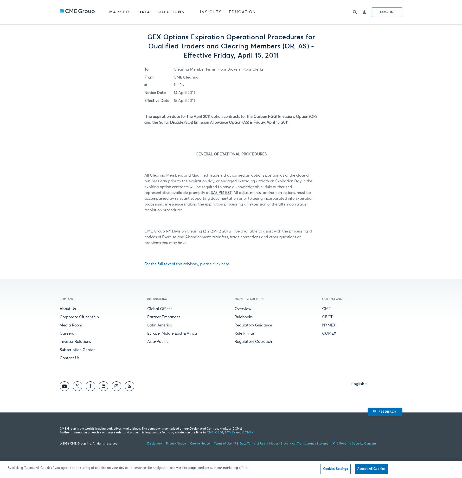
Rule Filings (245, 333)
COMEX (329, 333)
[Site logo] (77, 12)
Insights (211, 12)
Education (242, 12)
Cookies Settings (335, 469)
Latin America (159, 325)
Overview (243, 309)
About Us (68, 309)
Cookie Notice (200, 443)
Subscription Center (77, 350)
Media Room (71, 325)
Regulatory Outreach (253, 342)
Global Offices (159, 309)
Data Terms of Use (252, 443)
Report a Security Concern (357, 443)
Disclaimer (154, 443)
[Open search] (355, 12)
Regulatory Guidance (253, 325)
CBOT (327, 317)
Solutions (170, 12)
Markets (120, 12)
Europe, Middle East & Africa (172, 333)
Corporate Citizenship (79, 317)
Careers (67, 333)
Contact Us (69, 358)
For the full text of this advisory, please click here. (187, 264)
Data (144, 12)
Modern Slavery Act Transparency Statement (300, 443)
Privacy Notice (176, 443)
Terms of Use (223, 443)
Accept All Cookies (371, 469)
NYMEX (329, 325)
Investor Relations (75, 342)
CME (326, 309)
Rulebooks (244, 317)
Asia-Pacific (157, 342)
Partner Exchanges (163, 317)
